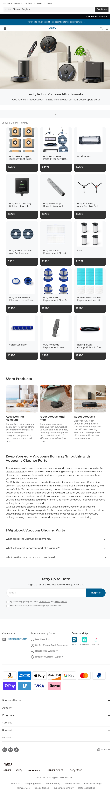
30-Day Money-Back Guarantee (51, 645)
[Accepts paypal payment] (99, 675)
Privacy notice (72, 784)
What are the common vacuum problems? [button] (30, 557)
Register (96, 593)
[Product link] (22, 139)
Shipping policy (33, 784)
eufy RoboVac (83, 500)
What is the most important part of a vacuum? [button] (33, 548)
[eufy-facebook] (10, 749)
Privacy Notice (61, 602)
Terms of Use (44, 602)
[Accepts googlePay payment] (69, 675)
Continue (102, 9)
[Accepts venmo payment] (25, 685)
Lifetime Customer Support (49, 657)
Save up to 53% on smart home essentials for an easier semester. (56, 22)
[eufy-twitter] (16, 749)
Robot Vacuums (84, 417)
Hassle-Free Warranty (46, 651)
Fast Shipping (42, 639)
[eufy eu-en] (53, 28)
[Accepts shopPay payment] (10, 685)
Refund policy (53, 784)
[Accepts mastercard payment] (84, 675)
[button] (107, 3)
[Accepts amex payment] (25, 675)
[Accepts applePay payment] (39, 675)
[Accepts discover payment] (54, 675)
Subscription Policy (64, 788)
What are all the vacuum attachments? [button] (28, 539)
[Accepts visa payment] (39, 685)
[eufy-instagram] (4, 749)
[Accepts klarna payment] (54, 685)
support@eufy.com (17, 639)
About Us (15, 784)
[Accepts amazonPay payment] (10, 675)
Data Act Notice (86, 788)
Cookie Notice (41, 788)
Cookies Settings (93, 784)
